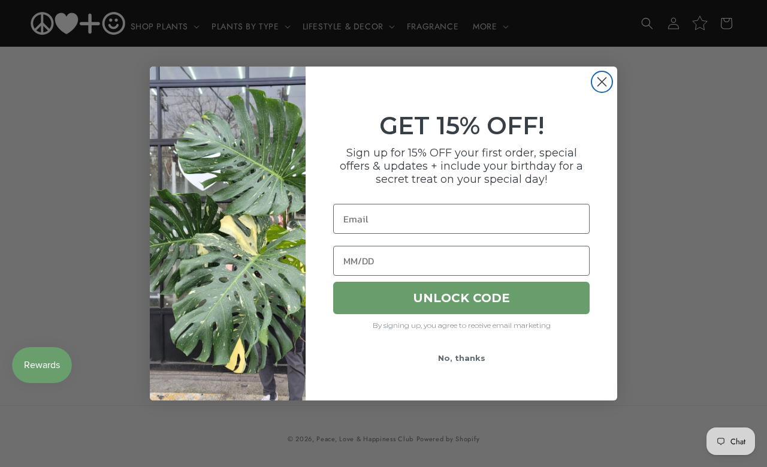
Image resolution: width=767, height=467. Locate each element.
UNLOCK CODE (461, 298)
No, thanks (461, 358)
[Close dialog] (601, 81)
